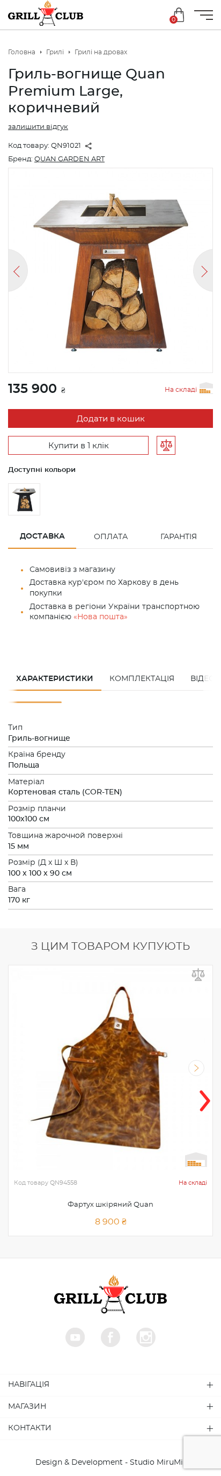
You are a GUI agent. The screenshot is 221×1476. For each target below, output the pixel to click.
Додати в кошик (111, 419)
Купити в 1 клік (78, 446)
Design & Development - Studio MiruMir (110, 1462)
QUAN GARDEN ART (69, 159)
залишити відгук (38, 127)
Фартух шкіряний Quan (110, 1204)
